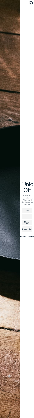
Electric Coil (27, 229)
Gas (27, 210)
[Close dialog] (30, 3)
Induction (27, 216)
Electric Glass (27, 222)
